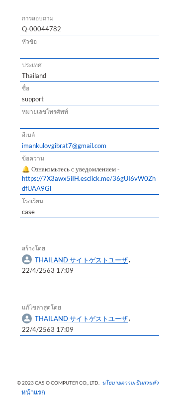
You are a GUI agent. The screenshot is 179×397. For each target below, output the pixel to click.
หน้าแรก (30, 392)
